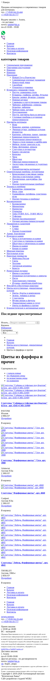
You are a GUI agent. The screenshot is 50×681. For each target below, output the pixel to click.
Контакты (11, 53)
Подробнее (6, 418)
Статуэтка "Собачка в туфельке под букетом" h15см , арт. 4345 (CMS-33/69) (24, 404)
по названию (13, 380)
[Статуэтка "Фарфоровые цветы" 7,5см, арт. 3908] (25, 430)
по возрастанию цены (17, 378)
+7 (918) (14, 12)
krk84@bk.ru (13, 24)
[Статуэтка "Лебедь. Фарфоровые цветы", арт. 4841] (25, 517)
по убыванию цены (16, 376)
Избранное (6, 328)
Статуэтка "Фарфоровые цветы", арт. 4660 (23, 493)
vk (2, 664)
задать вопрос (7, 616)
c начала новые (14, 373)
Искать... (5, 322)
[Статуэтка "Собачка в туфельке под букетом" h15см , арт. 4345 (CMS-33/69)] (25, 388)
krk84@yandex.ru (17, 649)
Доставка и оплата (15, 48)
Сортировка (6, 330)
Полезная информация (17, 51)
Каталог (10, 46)
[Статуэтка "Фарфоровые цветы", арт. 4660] (22, 485)
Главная (10, 43)
